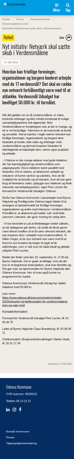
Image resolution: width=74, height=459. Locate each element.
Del (62, 37)
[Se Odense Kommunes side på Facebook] (20, 409)
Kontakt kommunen (17, 431)
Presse (10, 437)
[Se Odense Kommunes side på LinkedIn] (8, 409)
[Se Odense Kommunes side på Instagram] (14, 409)
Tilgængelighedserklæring (21, 443)
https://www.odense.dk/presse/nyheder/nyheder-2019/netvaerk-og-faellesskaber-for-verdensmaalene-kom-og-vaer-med (35, 301)
